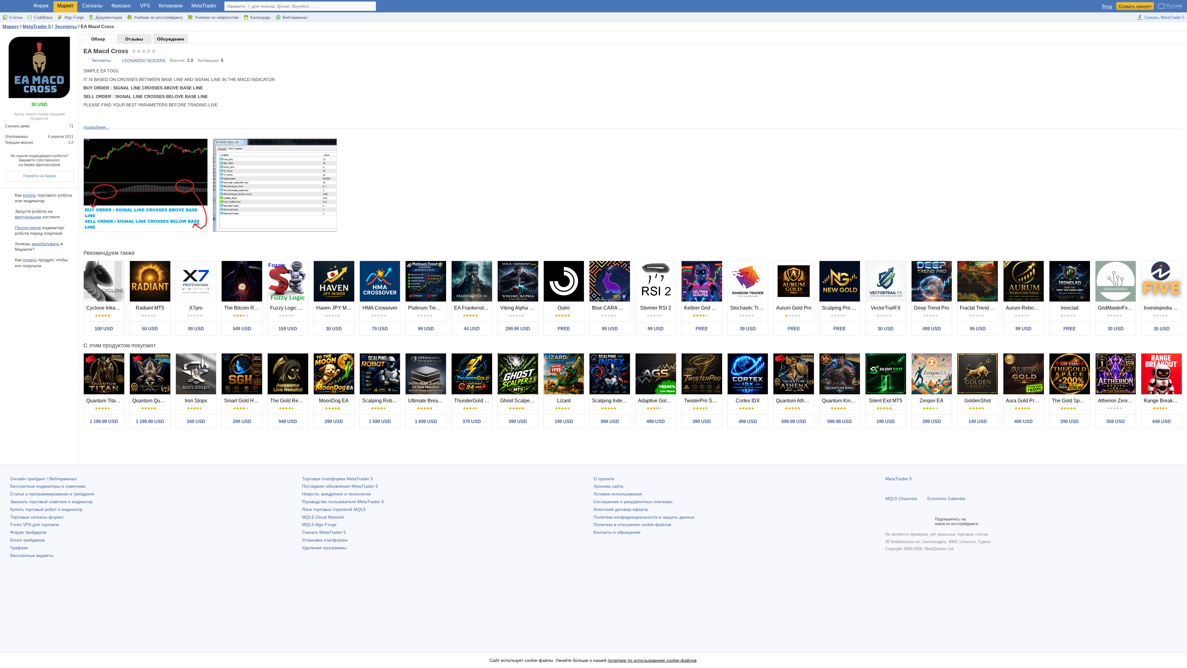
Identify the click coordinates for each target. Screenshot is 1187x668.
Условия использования (618, 493)
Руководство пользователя (343, 501)
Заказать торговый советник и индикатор (51, 501)
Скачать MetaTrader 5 (1164, 17)
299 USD (242, 421)
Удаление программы (324, 547)
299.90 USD (517, 328)
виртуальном (28, 216)
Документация (109, 17)
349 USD (196, 421)
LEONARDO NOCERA (143, 60)
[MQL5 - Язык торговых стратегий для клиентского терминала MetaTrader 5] (15, 6)
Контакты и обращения (617, 532)
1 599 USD (380, 421)
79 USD (380, 328)
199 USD (564, 421)
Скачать (324, 532)
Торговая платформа (337, 478)
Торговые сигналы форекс (37, 517)
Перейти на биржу (39, 176)
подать (30, 259)
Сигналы (92, 5)
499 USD (931, 328)
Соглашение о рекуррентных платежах (633, 501)
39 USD (748, 328)
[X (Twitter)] (909, 521)
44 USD (472, 328)
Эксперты (101, 60)
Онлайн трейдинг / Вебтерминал (43, 478)
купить (29, 195)
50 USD (150, 328)
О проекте (604, 478)
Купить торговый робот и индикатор (46, 509)
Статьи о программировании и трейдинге (52, 493)
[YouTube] (918, 521)
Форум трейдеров (28, 532)
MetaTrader (203, 5)
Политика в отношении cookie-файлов (632, 524)
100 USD (104, 328)
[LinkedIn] (928, 521)
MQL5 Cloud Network (323, 517)
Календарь (260, 17)
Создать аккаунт (1135, 6)
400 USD (1023, 421)
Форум (41, 5)
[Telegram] (899, 521)
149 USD (977, 421)
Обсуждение (170, 38)
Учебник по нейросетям (217, 17)
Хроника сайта (608, 486)
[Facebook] (889, 521)
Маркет (65, 5)
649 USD (1161, 421)
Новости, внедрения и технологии (336, 493)
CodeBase (43, 17)
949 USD (288, 421)
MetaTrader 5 (898, 478)
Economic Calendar (946, 498)
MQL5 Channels (901, 498)
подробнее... (96, 127)
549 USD (242, 328)
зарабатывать (45, 243)
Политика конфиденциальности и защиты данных (644, 517)
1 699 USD (426, 421)
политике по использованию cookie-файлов (652, 660)
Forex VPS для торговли (34, 524)
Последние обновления (340, 486)
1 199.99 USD (104, 421)
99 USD (196, 328)
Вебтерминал (295, 17)
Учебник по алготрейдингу (158, 17)
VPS (145, 5)
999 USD (610, 421)
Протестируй (28, 227)
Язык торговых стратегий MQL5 (334, 509)
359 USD (1115, 421)
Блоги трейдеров (27, 539)
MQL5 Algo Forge (319, 524)
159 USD (288, 328)
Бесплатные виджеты (31, 555)
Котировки (171, 5)
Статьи (15, 17)
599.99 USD (793, 421)
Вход (1107, 6)
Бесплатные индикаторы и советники (48, 486)
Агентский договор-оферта (621, 509)
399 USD (517, 421)
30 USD (334, 328)
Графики (19, 547)
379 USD (471, 421)
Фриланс (121, 5)
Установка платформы (325, 539)
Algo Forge (74, 17)
